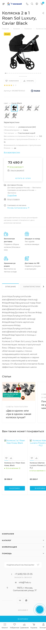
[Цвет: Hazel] (22, 108)
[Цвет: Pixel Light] (36, 108)
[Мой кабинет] (37, 4)
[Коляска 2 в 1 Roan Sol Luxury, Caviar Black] (23, 51)
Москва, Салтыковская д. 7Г (18, 208)
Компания (8, 534)
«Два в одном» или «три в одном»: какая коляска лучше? (18, 414)
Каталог (6, 540)
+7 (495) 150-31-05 (23, 574)
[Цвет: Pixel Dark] (29, 108)
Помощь (7, 553)
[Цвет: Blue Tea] (7, 108)
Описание (10, 287)
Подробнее (12, 195)
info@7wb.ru (25, 582)
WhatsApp (26, 600)
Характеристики (31, 287)
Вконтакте (19, 600)
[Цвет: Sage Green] (7, 115)
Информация (9, 547)
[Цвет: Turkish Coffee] (14, 115)
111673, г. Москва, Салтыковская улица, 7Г (25, 589)
